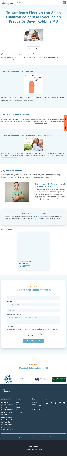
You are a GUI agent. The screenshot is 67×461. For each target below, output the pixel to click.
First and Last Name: (11, 294)
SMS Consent (11, 326)
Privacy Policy (26, 329)
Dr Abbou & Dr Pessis (7, 157)
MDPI (45, 123)
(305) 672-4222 (35, 216)
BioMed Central (39, 123)
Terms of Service (17, 329)
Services (18, 407)
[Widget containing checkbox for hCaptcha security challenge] (33, 335)
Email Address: (10, 301)
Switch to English (34, 48)
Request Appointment (65, 123)
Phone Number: (10, 307)
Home (17, 402)
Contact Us (19, 412)
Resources (18, 410)
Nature (15, 157)
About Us (18, 405)
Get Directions (22, 266)
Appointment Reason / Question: (14, 314)
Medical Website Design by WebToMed (33, 449)
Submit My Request (33, 341)
